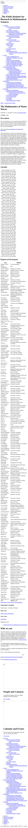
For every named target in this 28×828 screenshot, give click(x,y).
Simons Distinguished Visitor (13, 74)
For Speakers (9, 98)
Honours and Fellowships (9, 67)
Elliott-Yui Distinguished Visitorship (17, 73)
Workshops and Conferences (12, 35)
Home (2, 103)
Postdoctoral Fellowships (15, 72)
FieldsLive (5, 10)
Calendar (5, 9)
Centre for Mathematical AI (12, 56)
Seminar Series (9, 45)
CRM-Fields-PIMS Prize (12, 78)
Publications (6, 81)
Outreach (8, 50)
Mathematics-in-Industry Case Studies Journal (16, 87)
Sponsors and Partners (8, 6)
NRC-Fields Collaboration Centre (14, 65)
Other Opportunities (13, 94)
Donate (5, 13)
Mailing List (6, 11)
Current (11, 46)
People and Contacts (8, 8)
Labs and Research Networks (13, 32)
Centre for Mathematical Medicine (14, 61)
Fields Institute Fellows (11, 68)
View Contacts (6, 699)
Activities (5, 25)
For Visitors (9, 99)
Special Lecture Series (11, 39)
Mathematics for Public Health (16, 34)
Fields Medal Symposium (12, 30)
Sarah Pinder (3, 619)
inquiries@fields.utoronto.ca (10, 659)
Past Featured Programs (11, 51)
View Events (6, 736)
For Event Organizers (11, 96)
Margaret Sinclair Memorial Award (14, 79)
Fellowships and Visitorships (12, 69)
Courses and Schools (11, 48)
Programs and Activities (10, 103)
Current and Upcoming (14, 28)
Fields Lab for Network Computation (17, 33)
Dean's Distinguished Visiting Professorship (16, 76)
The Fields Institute (21, 112)
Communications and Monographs (14, 83)
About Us (5, 5)
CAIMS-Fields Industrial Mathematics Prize (16, 77)
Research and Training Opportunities (14, 91)
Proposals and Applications (12, 90)
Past (10, 29)
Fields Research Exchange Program (17, 92)
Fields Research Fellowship (15, 70)
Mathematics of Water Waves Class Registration (11, 602)
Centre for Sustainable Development (14, 64)
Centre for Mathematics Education (14, 63)
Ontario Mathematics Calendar (13, 100)
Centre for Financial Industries (13, 60)
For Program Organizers (11, 95)
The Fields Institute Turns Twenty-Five (15, 85)
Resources (5, 89)
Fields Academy (10, 43)
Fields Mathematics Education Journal (15, 86)
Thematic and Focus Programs (13, 26)
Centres (5, 55)
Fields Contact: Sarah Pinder (7, 613)
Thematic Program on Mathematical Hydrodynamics (15, 624)
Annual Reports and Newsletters (13, 82)
